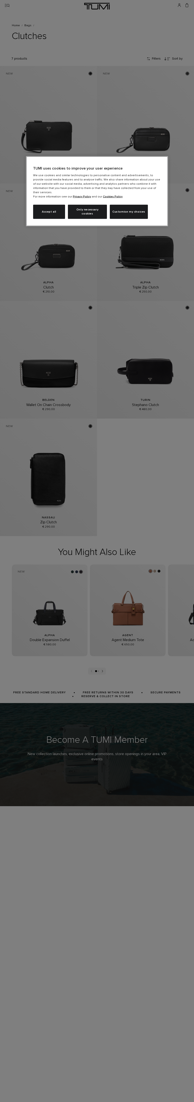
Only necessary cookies (87, 211)
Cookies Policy (113, 196)
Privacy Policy (82, 196)
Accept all (49, 211)
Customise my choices (128, 211)
